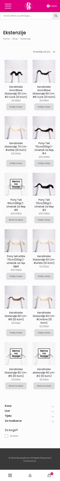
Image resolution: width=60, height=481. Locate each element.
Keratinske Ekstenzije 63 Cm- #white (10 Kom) (44, 259)
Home (6, 38)
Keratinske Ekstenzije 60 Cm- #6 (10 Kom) (16, 372)
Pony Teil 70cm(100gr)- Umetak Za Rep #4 (44, 148)
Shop (15, 38)
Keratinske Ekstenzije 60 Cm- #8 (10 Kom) (16, 316)
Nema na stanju (16, 220)
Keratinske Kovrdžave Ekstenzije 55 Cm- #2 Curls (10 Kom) (16, 92)
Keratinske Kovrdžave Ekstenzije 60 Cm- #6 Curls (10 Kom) (44, 92)
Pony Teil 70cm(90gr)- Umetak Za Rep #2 (44, 205)
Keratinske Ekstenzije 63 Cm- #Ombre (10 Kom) (44, 318)
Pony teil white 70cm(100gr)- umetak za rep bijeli (16, 261)
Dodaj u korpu (16, 107)
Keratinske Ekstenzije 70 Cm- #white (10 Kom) (16, 146)
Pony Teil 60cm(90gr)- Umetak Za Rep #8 (16, 205)
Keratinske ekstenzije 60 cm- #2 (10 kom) (44, 372)
